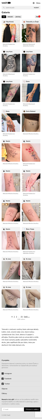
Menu (38, 3)
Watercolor (12, 44)
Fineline (31, 134)
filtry (38, 17)
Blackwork (32, 44)
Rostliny (6, 46)
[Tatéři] (4, 2)
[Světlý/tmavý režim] (34, 3)
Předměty (26, 46)
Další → (27, 317)
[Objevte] (21, 388)
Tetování (10, 17)
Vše (4, 17)
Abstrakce (26, 253)
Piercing (18, 17)
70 (22, 317)
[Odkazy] (21, 393)
